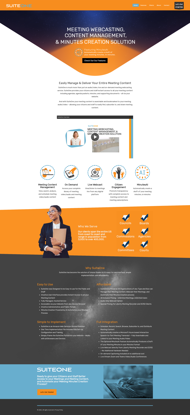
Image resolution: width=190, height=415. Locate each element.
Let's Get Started (47, 392)
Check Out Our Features (95, 60)
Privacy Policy (59, 410)
